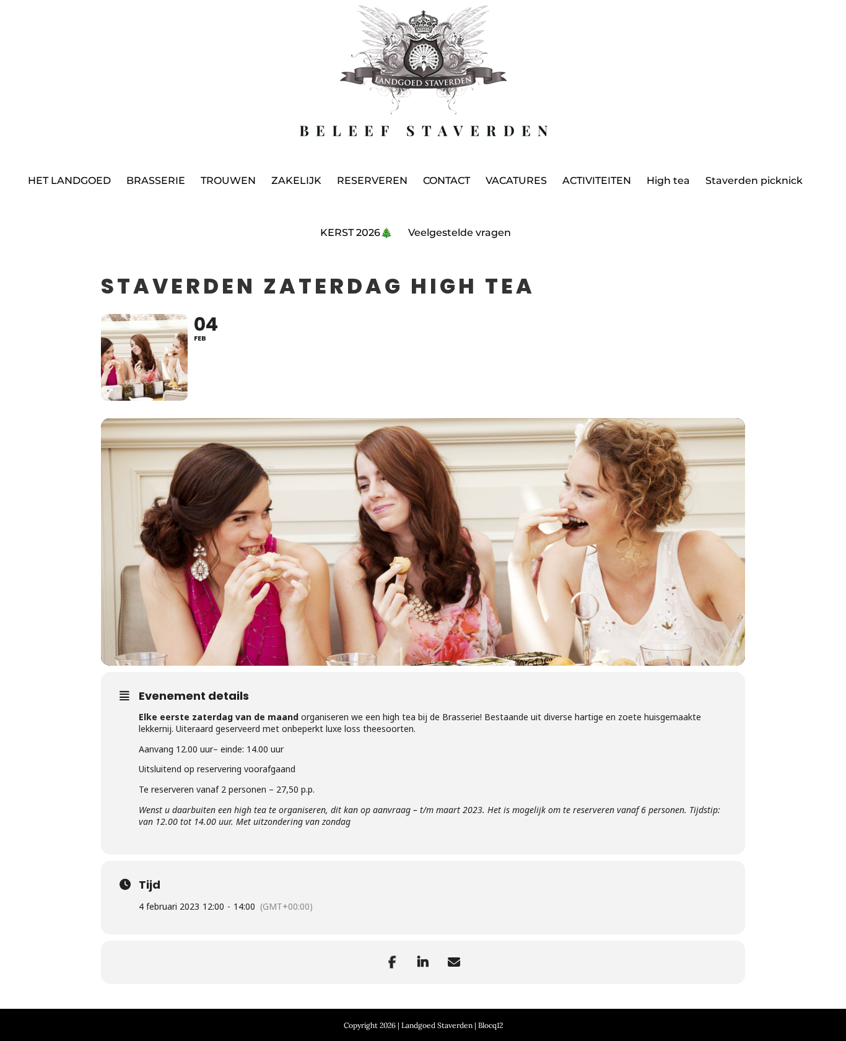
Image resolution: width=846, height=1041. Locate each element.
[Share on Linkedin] (423, 962)
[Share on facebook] (392, 962)
